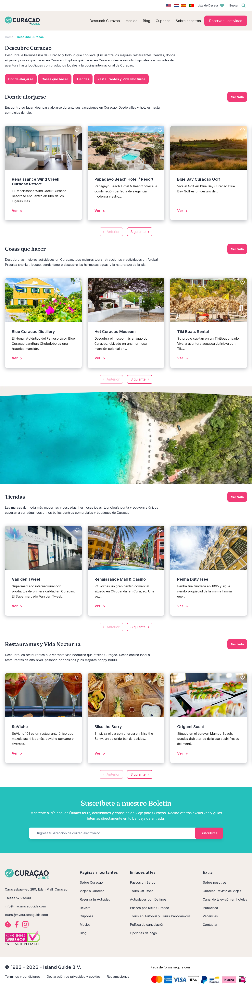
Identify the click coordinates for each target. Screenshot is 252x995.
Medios (85, 925)
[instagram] (25, 924)
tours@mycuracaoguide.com (26, 915)
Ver (15, 211)
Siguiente (138, 232)
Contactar (210, 925)
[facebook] (17, 924)
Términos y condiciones (22, 976)
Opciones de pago (143, 933)
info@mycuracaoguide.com (25, 906)
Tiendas (82, 79)
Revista (85, 908)
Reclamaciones (118, 976)
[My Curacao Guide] (22, 20)
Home (9, 37)
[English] (168, 5)
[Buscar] (243, 5)
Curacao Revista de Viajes (222, 891)
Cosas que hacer (55, 79)
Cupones (86, 916)
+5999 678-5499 (18, 898)
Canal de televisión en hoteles (225, 899)
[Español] (183, 5)
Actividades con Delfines (148, 899)
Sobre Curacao (91, 882)
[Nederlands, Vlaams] (176, 5)
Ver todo (237, 97)
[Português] (191, 5)
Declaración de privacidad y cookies (73, 976)
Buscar (234, 5)
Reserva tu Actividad (95, 899)
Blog (83, 933)
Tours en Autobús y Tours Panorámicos (160, 916)
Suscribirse (209, 833)
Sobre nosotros (214, 882)
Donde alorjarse (20, 79)
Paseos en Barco (143, 882)
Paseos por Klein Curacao (149, 908)
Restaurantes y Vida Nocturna (121, 79)
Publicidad (210, 908)
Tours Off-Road (141, 891)
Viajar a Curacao (92, 891)
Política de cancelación (147, 925)
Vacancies (210, 916)
